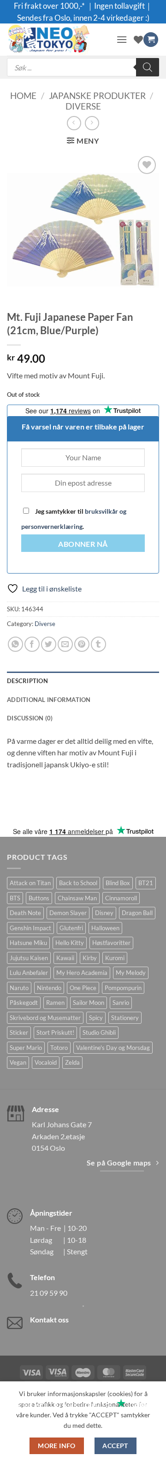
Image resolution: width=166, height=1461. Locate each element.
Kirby (90, 958)
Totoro (59, 1047)
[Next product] (74, 123)
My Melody (131, 972)
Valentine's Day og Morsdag (113, 1047)
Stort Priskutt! (55, 1032)
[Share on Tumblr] (98, 644)
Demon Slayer (68, 912)
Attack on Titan (30, 883)
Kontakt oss (49, 1319)
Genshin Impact (30, 928)
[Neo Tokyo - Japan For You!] (58, 39)
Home (23, 95)
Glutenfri (71, 928)
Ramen (55, 1002)
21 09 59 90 (48, 1292)
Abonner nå (83, 544)
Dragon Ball (137, 912)
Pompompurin (123, 987)
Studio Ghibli (99, 1032)
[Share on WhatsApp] (15, 644)
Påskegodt (24, 1002)
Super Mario (26, 1047)
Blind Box (118, 883)
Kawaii (65, 958)
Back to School (78, 883)
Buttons (39, 898)
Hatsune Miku (28, 942)
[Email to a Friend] (65, 644)
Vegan (18, 1062)
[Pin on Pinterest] (81, 644)
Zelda (72, 1062)
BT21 (145, 883)
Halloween (105, 928)
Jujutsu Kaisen (29, 958)
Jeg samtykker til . (73, 518)
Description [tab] (27, 680)
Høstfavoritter (111, 942)
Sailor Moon (88, 1002)
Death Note (25, 912)
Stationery (125, 1017)
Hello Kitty (69, 942)
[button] (121, 39)
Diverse (83, 106)
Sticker (19, 1032)
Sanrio (121, 1002)
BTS (15, 898)
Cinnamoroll (121, 898)
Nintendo (49, 987)
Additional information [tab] (49, 699)
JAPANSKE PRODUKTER (97, 95)
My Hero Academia (81, 972)
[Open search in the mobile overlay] (83, 67)
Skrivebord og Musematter (45, 1017)
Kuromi (115, 958)
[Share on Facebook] (32, 644)
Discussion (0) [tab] (30, 718)
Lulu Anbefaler (29, 972)
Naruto (19, 987)
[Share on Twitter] (48, 644)
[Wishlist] (138, 39)
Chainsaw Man (77, 898)
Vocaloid (46, 1062)
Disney (104, 912)
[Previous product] (92, 123)
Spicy (96, 1017)
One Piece (83, 987)
